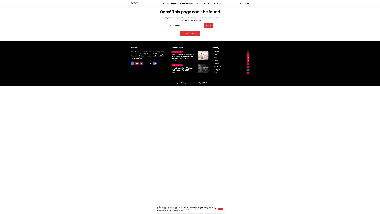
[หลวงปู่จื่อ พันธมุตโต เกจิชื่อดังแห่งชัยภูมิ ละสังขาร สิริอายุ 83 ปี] (203, 68)
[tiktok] (150, 63)
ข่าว (231, 57)
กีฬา (231, 54)
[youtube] (137, 63)
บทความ (231, 60)
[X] (146, 63)
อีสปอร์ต (231, 64)
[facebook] (132, 63)
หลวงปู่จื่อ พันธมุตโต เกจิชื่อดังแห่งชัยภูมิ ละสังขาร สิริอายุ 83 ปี (182, 69)
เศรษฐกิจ (231, 70)
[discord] (155, 63)
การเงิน (231, 51)
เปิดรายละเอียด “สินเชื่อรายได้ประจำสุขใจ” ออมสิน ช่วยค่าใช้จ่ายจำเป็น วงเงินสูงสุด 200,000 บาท (182, 56)
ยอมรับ (220, 209)
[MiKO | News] (135, 3)
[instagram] (141, 63)
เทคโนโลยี (231, 67)
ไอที (231, 73)
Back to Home (190, 33)
